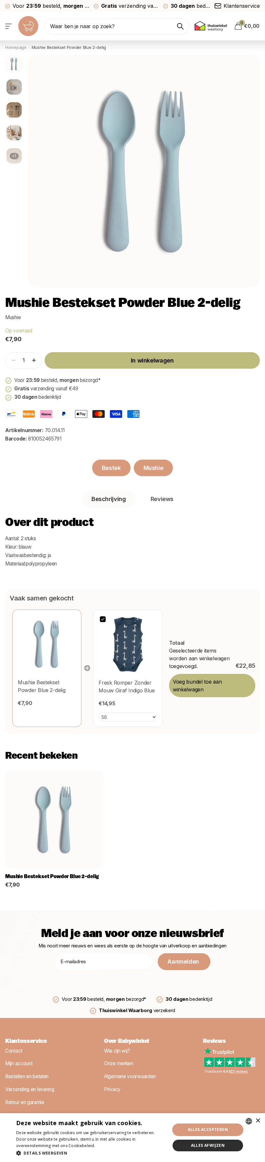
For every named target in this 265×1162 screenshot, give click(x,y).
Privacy (112, 1089)
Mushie (13, 317)
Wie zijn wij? (117, 1051)
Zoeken (180, 26)
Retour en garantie (24, 1102)
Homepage (15, 47)
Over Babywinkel (126, 1042)
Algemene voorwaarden (130, 1076)
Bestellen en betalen (26, 1076)
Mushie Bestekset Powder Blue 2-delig (52, 876)
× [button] (257, 1120)
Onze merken (118, 1064)
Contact (13, 1051)
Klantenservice (26, 1042)
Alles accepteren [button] (208, 1129)
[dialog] (132, 1137)
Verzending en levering (29, 1089)
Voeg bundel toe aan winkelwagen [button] (197, 685)
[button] (34, 360)
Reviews (214, 1042)
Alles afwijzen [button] (208, 1145)
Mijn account (18, 1064)
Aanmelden (183, 961)
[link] (47, 644)
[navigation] (14, 64)
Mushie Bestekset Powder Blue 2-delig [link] (41, 686)
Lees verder (107, 1145)
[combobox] (249, 1121)
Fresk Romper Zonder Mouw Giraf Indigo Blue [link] (126, 686)
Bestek (111, 467)
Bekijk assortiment (9, 26)
